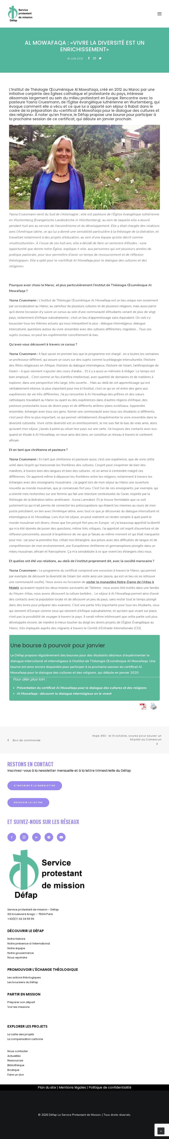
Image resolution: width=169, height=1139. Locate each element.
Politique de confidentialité (110, 1087)
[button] (11, 837)
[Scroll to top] (160, 1130)
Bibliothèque (15, 1065)
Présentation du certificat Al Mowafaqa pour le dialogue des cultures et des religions (82, 688)
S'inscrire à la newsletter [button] (34, 785)
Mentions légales (72, 1087)
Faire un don (15, 1075)
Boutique (13, 1070)
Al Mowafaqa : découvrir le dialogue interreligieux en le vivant (64, 693)
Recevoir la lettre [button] (28, 802)
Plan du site (47, 1087)
